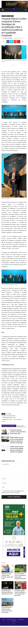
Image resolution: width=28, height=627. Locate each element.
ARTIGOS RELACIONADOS (8, 426)
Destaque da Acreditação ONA (8, 415)
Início (3, 13)
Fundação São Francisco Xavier (9, 417)
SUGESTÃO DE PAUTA (11, 619)
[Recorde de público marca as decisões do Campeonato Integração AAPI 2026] (21, 568)
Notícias (8, 16)
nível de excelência (18, 419)
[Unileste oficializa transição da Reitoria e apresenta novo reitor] (7, 585)
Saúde (12, 16)
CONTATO (14, 621)
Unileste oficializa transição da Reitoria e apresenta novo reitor (7, 592)
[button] (26, 10)
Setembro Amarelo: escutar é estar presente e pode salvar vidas (18, 431)
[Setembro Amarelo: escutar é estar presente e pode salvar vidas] (5, 431)
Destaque (7, 13)
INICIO (3, 619)
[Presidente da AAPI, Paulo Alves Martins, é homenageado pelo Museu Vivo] (21, 585)
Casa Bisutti (8, 413)
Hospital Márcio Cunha (7, 419)
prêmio (3, 421)
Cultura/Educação (5, 588)
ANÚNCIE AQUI (21, 619)
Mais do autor (20, 426)
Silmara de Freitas (7, 38)
